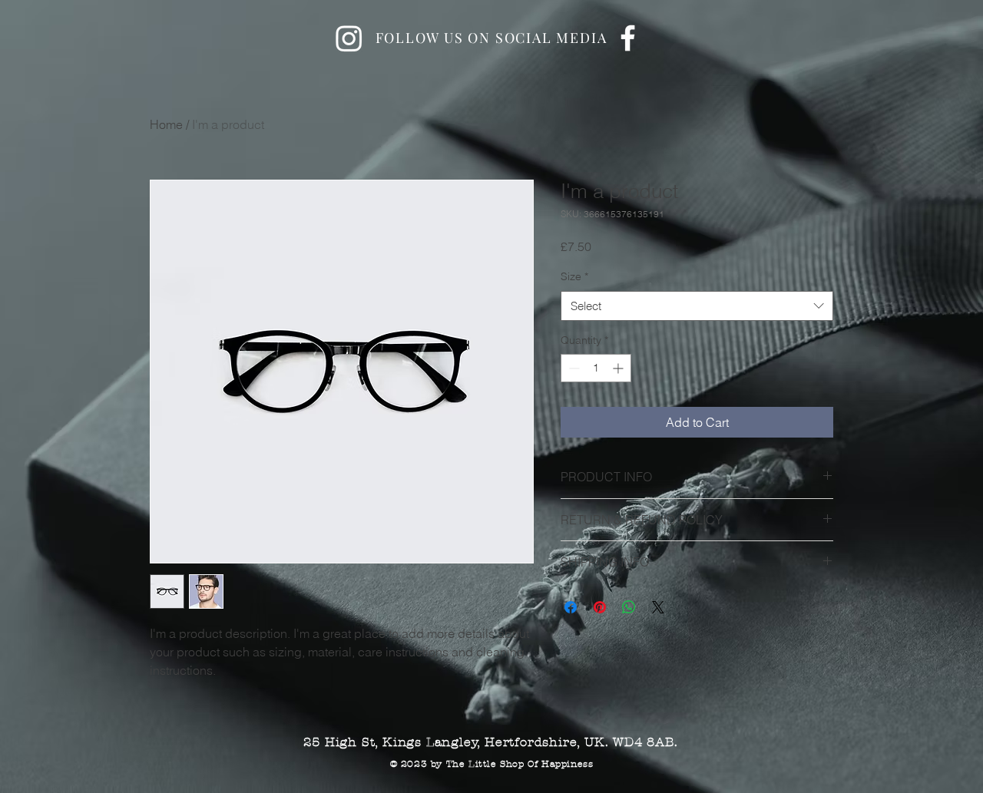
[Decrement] (572, 368)
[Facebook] (628, 38)
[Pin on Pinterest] (600, 607)
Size (574, 276)
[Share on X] (658, 607)
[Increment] (619, 368)
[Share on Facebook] (570, 607)
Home (166, 124)
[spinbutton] (596, 368)
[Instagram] (349, 38)
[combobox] (697, 306)
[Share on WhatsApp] (629, 607)
